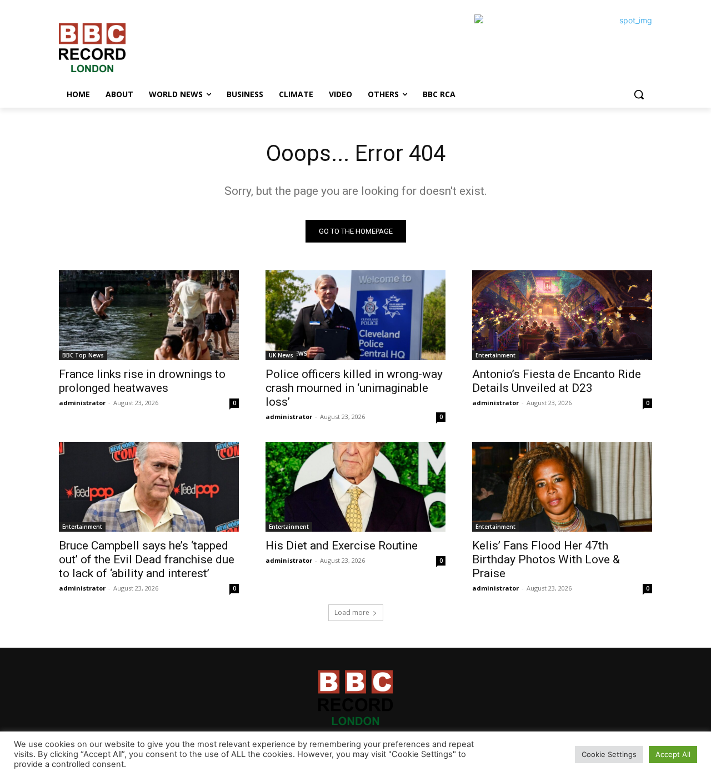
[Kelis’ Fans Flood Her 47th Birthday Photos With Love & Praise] (562, 487)
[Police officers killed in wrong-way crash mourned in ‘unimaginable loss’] (355, 315)
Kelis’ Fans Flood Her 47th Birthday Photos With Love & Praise (546, 559)
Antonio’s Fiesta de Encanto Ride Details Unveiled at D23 (556, 381)
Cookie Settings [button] (609, 754)
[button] (638, 94)
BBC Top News (83, 355)
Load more (351, 612)
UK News (281, 355)
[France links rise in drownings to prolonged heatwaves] (149, 315)
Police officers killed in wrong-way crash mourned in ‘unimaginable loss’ (354, 387)
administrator (82, 402)
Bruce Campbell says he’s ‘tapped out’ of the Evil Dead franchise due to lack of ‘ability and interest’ (146, 559)
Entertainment (495, 355)
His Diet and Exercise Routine (342, 545)
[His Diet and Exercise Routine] (355, 487)
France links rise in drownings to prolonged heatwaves (142, 381)
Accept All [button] (672, 754)
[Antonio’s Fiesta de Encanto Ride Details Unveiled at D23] (562, 315)
